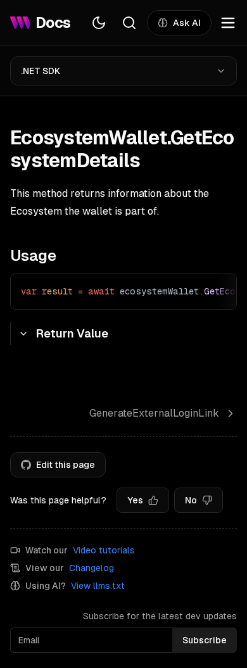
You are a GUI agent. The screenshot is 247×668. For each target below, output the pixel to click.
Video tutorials (104, 550)
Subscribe (204, 640)
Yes (135, 500)
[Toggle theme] (98, 22)
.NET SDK (40, 71)
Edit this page (65, 465)
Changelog (91, 568)
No (191, 500)
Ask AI (187, 23)
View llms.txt (98, 586)
